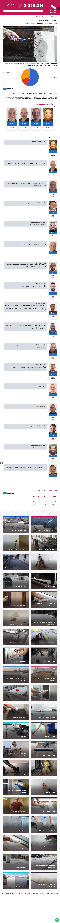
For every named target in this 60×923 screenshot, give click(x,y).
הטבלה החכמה (10, 493)
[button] (4, 119)
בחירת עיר (50, 106)
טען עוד (30, 485)
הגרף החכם (10, 88)
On (4, 88)
